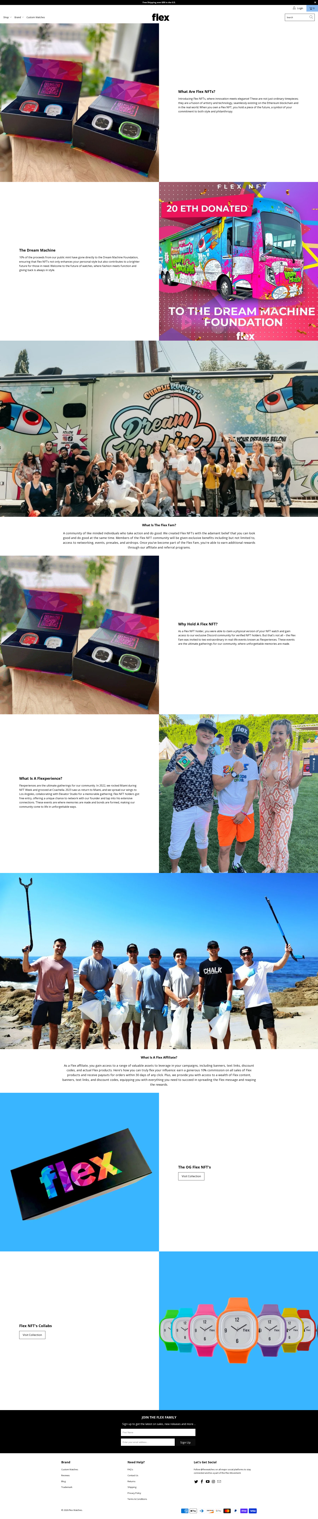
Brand (18, 17)
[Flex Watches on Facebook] (202, 1482)
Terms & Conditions (137, 1499)
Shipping (132, 1487)
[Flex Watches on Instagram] (213, 1482)
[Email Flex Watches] (219, 1482)
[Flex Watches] (160, 17)
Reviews (65, 1475)
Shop (6, 17)
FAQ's (130, 1469)
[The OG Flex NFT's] (79, 1172)
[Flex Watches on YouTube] (207, 1482)
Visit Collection (191, 1176)
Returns (131, 1481)
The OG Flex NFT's (194, 1166)
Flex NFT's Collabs (35, 1325)
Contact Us (133, 1475)
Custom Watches (35, 17)
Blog (63, 1481)
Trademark (66, 1487)
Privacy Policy (134, 1493)
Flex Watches (75, 1510)
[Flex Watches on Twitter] (196, 1482)
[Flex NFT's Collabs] (238, 1330)
